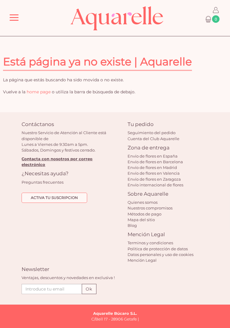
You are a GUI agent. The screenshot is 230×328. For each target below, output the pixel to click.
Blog (132, 225)
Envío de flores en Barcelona (155, 161)
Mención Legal (142, 260)
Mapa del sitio (141, 219)
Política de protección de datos (158, 248)
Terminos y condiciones (150, 242)
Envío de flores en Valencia (154, 173)
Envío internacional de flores (155, 184)
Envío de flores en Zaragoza (154, 179)
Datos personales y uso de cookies (160, 254)
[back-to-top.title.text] (222, 269)
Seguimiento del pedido (151, 132)
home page (39, 92)
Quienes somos (143, 202)
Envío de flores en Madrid (152, 167)
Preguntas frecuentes (42, 182)
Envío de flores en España (153, 156)
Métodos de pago (144, 214)
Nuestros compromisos (150, 208)
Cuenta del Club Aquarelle (153, 138)
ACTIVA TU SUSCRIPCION (54, 197)
